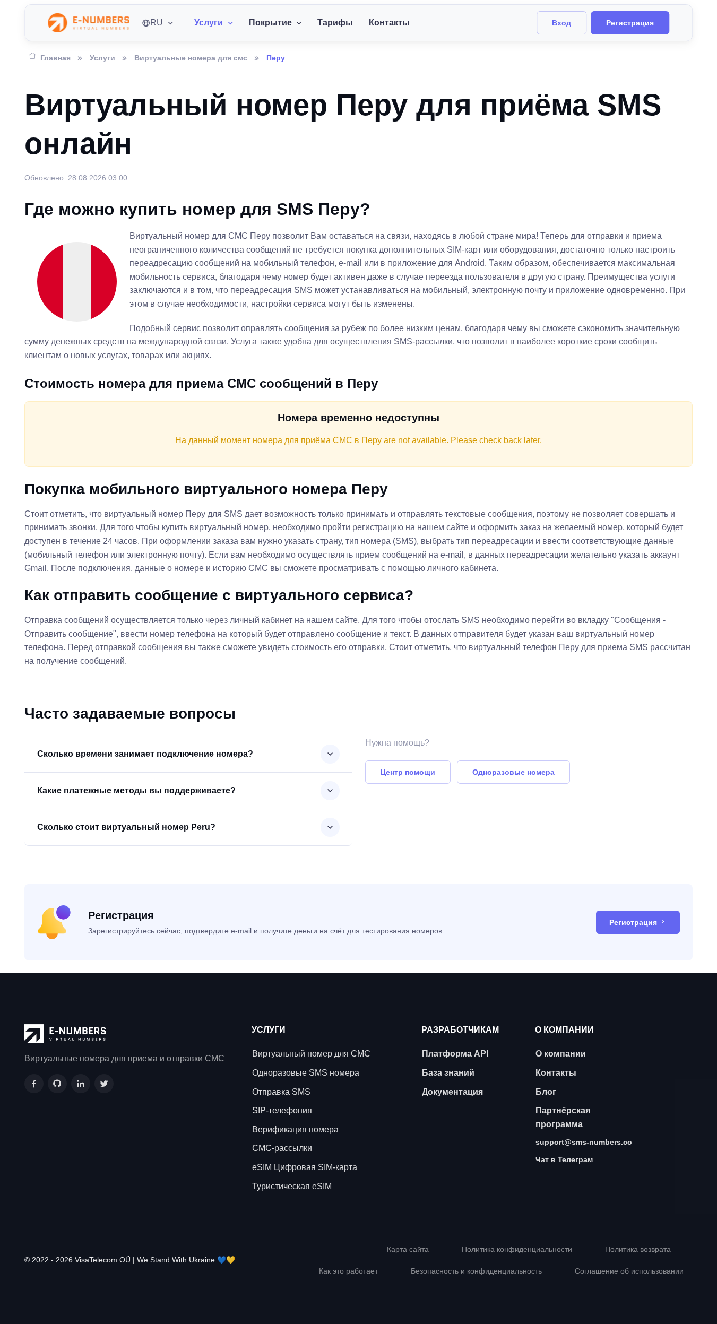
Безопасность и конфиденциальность (476, 1271)
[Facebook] (34, 1083)
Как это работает (348, 1271)
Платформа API (455, 1053)
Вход (561, 23)
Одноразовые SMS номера (305, 1072)
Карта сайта (408, 1249)
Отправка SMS (281, 1091)
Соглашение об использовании (629, 1271)
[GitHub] (57, 1083)
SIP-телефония (282, 1110)
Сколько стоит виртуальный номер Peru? (126, 827)
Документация (452, 1091)
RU (156, 22)
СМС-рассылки (282, 1148)
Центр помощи (408, 772)
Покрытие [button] (270, 22)
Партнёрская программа (562, 1117)
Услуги (102, 58)
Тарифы (335, 22)
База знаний (448, 1072)
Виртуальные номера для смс (190, 58)
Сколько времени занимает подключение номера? (145, 753)
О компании (560, 1053)
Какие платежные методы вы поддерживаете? (136, 790)
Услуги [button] (208, 22)
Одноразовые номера (513, 772)
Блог (545, 1091)
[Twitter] (104, 1083)
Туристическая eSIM (292, 1186)
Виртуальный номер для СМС (311, 1053)
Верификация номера (295, 1129)
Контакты (389, 22)
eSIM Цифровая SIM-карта (304, 1167)
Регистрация (630, 23)
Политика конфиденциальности (517, 1249)
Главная (55, 58)
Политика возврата (638, 1249)
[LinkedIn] (80, 1083)
